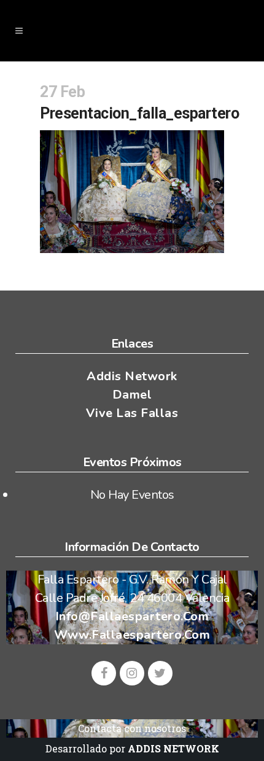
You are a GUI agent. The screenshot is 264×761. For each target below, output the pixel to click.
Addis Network (132, 376)
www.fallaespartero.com (132, 634)
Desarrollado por (132, 748)
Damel (132, 394)
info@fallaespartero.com (132, 616)
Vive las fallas (132, 413)
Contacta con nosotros (132, 728)
